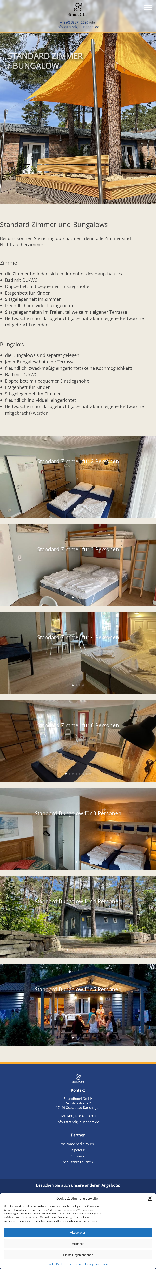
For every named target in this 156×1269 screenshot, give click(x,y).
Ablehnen (78, 1243)
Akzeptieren (78, 1232)
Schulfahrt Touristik (78, 1162)
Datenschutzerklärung (81, 1264)
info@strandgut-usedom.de (78, 27)
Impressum (102, 1264)
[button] (150, 1198)
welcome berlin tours (78, 1144)
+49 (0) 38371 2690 (74, 22)
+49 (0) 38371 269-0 (81, 1116)
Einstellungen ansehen (78, 1255)
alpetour (78, 1150)
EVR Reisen (78, 1156)
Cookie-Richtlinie (57, 1264)
